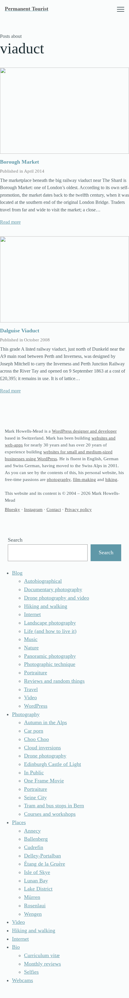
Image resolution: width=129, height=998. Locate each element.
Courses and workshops (50, 814)
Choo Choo (36, 739)
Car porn (33, 731)
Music (31, 639)
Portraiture (35, 673)
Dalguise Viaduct (19, 331)
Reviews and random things (54, 681)
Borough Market (19, 162)
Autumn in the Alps (45, 722)
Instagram (33, 509)
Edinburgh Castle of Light (52, 764)
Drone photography (45, 756)
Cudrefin (33, 847)
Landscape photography (50, 623)
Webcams (22, 980)
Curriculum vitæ (42, 955)
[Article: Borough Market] (64, 111)
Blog (17, 573)
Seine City (35, 797)
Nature (31, 648)
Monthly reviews (42, 964)
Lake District (38, 889)
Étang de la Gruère (44, 864)
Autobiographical (43, 581)
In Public (34, 773)
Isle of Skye (37, 872)
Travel (31, 689)
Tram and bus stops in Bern (54, 806)
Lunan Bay (36, 881)
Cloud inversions (42, 748)
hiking (111, 479)
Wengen (33, 914)
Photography (26, 714)
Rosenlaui (35, 906)
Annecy (32, 831)
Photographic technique (49, 664)
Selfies (31, 972)
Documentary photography (53, 589)
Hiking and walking (45, 606)
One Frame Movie (44, 781)
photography (58, 479)
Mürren (32, 897)
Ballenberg (36, 839)
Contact (53, 509)
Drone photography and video (56, 598)
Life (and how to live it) (50, 631)
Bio (16, 947)
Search (15, 540)
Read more (10, 222)
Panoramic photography (50, 656)
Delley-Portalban (42, 856)
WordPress (35, 706)
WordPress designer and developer (84, 431)
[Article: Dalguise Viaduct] (64, 279)
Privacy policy (78, 509)
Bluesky (12, 509)
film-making (84, 479)
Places (19, 822)
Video (30, 697)
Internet (32, 614)
